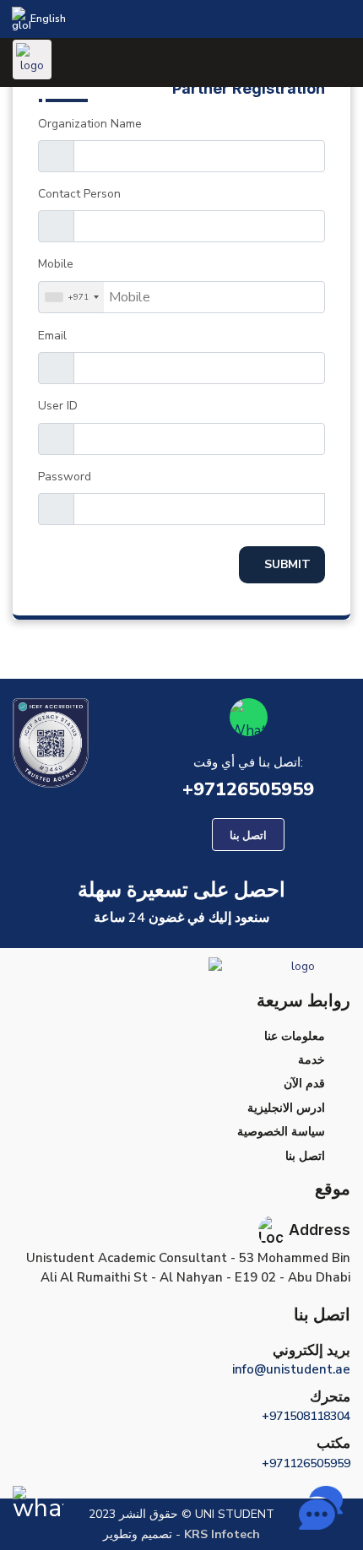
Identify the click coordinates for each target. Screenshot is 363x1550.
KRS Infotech (220, 1534)
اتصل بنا (305, 1156)
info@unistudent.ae (291, 1369)
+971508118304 (306, 1416)
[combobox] (71, 297)
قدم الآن (304, 1084)
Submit (287, 564)
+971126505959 (306, 1463)
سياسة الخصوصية (281, 1132)
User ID (58, 406)
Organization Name (90, 124)
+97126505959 (248, 789)
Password (64, 477)
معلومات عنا (294, 1036)
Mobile (55, 264)
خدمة (311, 1060)
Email (52, 336)
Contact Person (79, 194)
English (48, 18)
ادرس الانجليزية (286, 1108)
